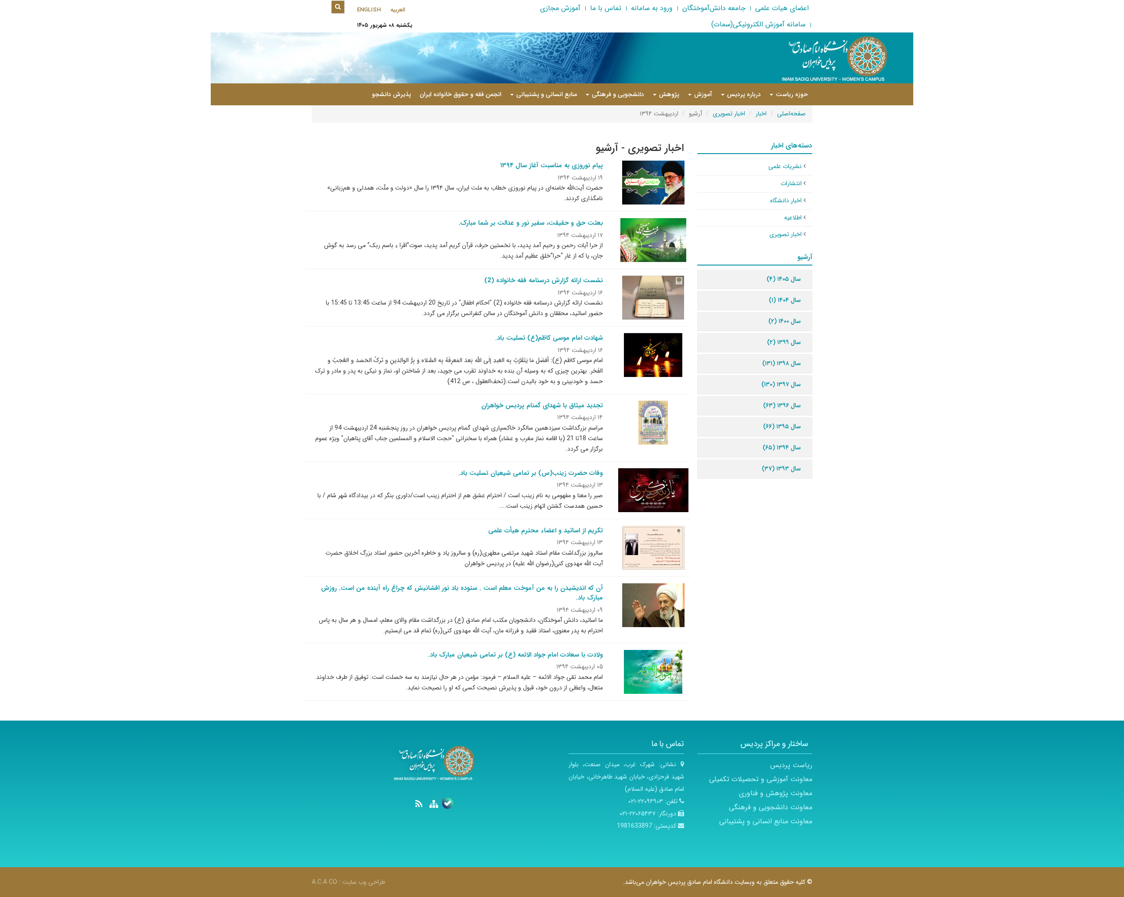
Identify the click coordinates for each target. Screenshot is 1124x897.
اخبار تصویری (729, 113)
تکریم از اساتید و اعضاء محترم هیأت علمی (545, 530)
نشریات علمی (785, 166)
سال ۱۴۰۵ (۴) (784, 279)
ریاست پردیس (791, 765)
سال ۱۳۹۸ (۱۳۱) (781, 363)
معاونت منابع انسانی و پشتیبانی (765, 821)
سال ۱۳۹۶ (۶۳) (782, 405)
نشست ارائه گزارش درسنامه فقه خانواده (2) (543, 280)
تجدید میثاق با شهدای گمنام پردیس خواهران (542, 405)
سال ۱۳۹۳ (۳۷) (781, 469)
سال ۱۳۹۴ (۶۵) (782, 447)
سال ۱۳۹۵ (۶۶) (782, 426)
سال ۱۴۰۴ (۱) (785, 300)
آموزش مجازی (560, 8)
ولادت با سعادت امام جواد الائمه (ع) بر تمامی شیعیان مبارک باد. (515, 654)
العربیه (397, 9)
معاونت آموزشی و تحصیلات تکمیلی (760, 779)
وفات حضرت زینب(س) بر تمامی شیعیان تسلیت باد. (530, 473)
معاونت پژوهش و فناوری (775, 793)
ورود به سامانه (652, 8)
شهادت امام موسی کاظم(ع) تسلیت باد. (549, 338)
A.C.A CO (324, 882)
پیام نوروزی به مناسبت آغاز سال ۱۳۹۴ (551, 165)
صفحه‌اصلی (791, 113)
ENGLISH (369, 9)
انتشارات (791, 183)
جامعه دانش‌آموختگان (714, 8)
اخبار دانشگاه (786, 200)
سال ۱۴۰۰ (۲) (784, 321)
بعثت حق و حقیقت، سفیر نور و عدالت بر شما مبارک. (530, 223)
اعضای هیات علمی (782, 8)
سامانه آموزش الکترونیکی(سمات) (758, 24)
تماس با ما (605, 8)
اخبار (761, 113)
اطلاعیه (793, 217)
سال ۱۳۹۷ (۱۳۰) (781, 384)
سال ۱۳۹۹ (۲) (784, 342)
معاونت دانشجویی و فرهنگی (770, 807)
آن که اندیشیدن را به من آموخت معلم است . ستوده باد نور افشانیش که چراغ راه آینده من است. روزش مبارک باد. (462, 593)
